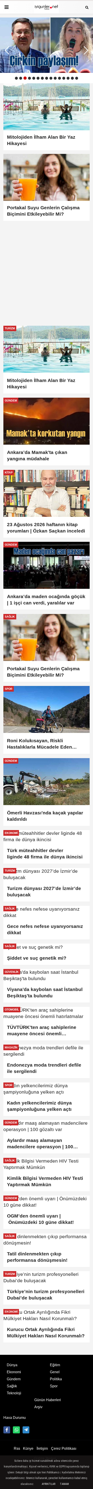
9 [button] (50, 78)
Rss (17, 1448)
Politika (56, 1379)
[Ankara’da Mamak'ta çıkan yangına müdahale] (46, 421)
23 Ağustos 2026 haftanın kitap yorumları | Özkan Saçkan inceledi (46, 527)
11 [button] (59, 78)
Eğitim (55, 1365)
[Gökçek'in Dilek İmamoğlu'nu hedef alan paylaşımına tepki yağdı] (46, 45)
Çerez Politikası (63, 1448)
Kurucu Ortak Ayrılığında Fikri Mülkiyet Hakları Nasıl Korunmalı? (46, 1332)
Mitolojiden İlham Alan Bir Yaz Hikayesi (41, 383)
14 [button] (72, 78)
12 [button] (63, 78)
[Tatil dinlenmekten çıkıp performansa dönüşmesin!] (46, 1239)
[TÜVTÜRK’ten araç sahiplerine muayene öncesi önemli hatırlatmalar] (46, 1013)
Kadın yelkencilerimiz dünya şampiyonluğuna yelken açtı (40, 1106)
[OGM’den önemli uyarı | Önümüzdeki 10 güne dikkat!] (46, 1202)
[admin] (26, 1429)
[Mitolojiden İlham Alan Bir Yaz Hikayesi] (46, 349)
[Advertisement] (46, 270)
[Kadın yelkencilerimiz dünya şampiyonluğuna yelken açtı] (46, 1088)
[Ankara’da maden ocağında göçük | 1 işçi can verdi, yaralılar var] (46, 565)
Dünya (12, 1365)
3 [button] (25, 78)
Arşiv (38, 1407)
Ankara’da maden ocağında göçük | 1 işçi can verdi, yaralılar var (46, 599)
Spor (54, 1386)
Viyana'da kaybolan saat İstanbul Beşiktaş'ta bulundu (45, 992)
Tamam (64, 1484)
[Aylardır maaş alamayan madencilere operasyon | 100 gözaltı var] (46, 1126)
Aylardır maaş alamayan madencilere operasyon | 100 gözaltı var (40, 1144)
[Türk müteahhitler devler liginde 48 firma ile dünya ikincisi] (46, 836)
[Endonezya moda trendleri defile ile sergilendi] (46, 1051)
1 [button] (16, 78)
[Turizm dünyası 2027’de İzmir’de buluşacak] (46, 874)
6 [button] (38, 78)
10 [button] (55, 78)
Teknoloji (14, 1393)
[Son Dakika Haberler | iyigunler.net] (46, 7)
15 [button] (76, 78)
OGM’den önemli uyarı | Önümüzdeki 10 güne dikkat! (40, 1219)
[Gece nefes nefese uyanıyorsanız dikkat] (46, 912)
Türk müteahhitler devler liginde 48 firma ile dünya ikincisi (45, 853)
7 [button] (42, 78)
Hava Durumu (14, 1418)
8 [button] (46, 78)
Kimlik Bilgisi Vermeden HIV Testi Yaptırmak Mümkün (45, 1181)
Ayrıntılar (48, 1484)
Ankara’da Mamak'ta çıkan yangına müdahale (37, 455)
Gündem (14, 1379)
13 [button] (68, 78)
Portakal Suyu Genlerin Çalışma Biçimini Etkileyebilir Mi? (43, 672)
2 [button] (20, 78)
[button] (86, 50)
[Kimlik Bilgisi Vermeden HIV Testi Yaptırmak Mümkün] (46, 1164)
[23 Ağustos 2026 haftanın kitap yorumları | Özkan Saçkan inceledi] (46, 493)
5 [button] (33, 78)
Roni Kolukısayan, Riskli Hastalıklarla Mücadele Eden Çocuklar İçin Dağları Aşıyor (39, 744)
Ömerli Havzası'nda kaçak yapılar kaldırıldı (45, 816)
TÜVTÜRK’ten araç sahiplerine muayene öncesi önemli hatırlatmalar (41, 1031)
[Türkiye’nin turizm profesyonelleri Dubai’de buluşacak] (46, 1277)
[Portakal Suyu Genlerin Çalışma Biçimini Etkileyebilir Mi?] (46, 637)
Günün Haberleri (47, 1400)
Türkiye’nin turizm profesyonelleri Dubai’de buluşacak (45, 1294)
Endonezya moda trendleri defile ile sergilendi (44, 1068)
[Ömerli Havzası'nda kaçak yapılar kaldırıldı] (46, 781)
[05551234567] (16, 1429)
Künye (28, 1448)
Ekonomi (14, 1372)
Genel (55, 1372)
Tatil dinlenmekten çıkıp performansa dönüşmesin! (37, 1257)
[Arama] (86, 7)
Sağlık (12, 1386)
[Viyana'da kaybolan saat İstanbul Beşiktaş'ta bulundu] (46, 975)
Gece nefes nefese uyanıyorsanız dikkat (45, 929)
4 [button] (29, 78)
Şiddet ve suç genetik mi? (36, 958)
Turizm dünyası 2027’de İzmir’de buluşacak (44, 891)
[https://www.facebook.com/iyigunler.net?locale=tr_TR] (6, 1429)
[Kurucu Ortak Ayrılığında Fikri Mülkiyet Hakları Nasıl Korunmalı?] (46, 1315)
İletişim (42, 1448)
